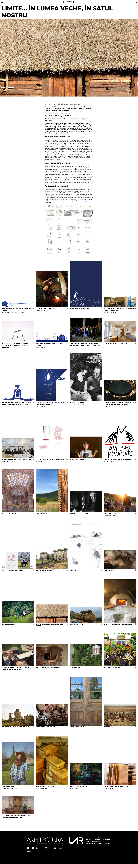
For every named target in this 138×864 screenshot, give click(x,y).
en (30, 851)
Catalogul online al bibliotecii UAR (98, 843)
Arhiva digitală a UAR (93, 841)
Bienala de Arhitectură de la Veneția (98, 840)
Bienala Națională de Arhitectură (98, 838)
